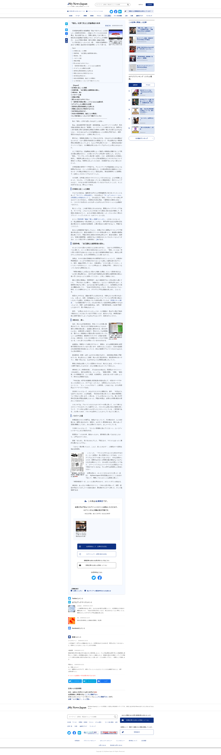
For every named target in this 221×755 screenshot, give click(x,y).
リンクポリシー (120, 740)
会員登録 (149, 4)
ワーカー (78, 15)
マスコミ (99, 15)
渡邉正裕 (108, 25)
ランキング (149, 15)
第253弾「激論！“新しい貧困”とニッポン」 (92, 219)
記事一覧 (69, 726)
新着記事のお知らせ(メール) (77, 11)
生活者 (70, 15)
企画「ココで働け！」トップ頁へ (79, 699)
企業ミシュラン (77, 590)
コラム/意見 (108, 15)
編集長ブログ (139, 15)
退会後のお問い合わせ (116, 745)
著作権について (133, 740)
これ (97, 239)
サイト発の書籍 (118, 15)
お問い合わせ (102, 745)
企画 (126, 15)
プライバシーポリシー (90, 740)
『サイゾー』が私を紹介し (84, 195)
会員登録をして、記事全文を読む (96, 546)
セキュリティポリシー (106, 740)
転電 (132, 15)
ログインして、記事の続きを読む (96, 554)
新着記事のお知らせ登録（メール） (97, 565)
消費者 (85, 15)
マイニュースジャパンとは (95, 11)
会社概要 (143, 740)
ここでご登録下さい (91, 694)
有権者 (91, 15)
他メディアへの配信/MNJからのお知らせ (99, 590)
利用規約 (77, 740)
